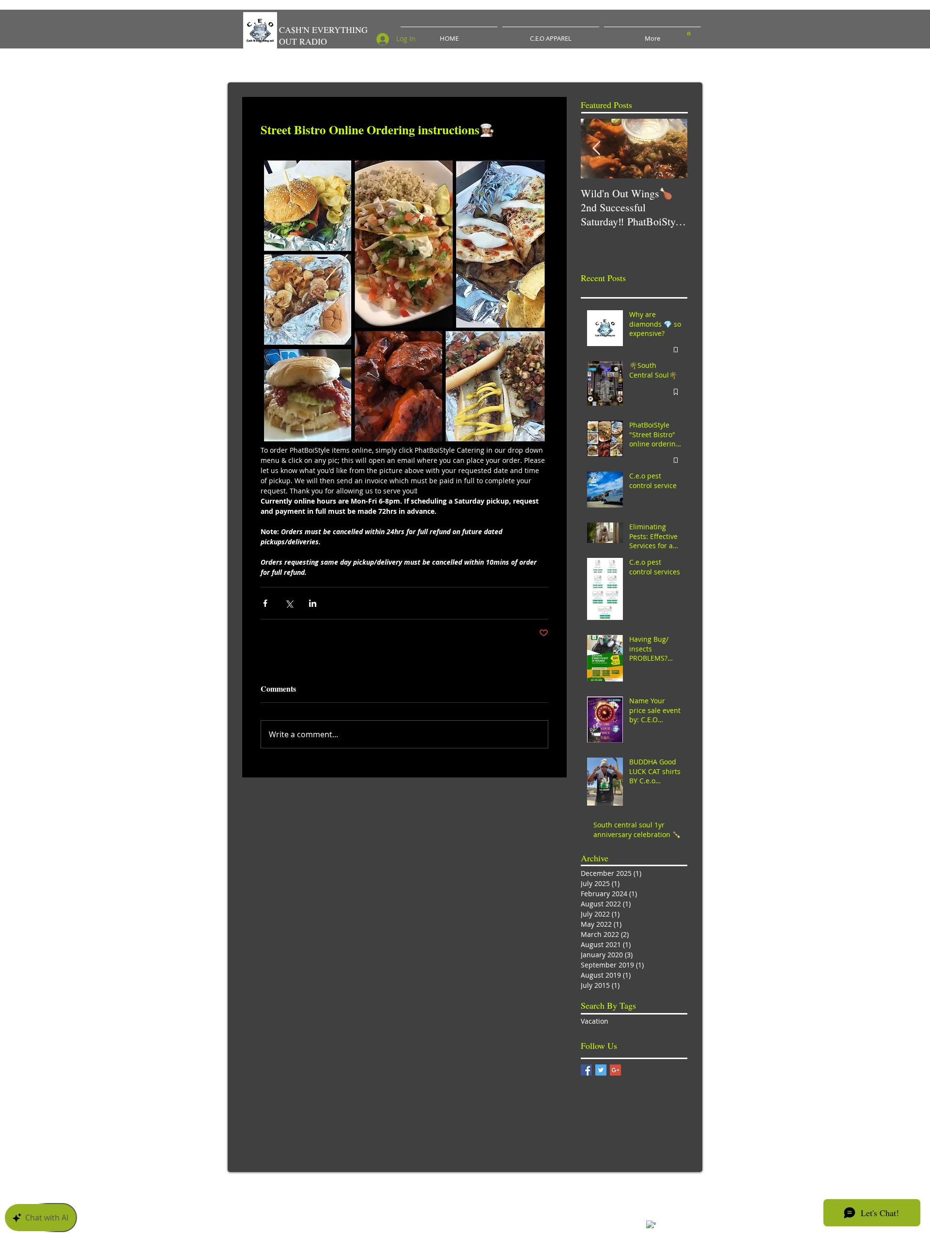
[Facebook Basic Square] (586, 1070)
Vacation (594, 1021)
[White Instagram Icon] (684, 1220)
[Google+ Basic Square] (615, 1070)
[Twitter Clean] (667, 1220)
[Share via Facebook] (265, 603)
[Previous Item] (596, 148)
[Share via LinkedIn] (312, 603)
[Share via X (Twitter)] (289, 603)
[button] (689, 33)
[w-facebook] (651, 1225)
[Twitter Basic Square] (600, 1070)
